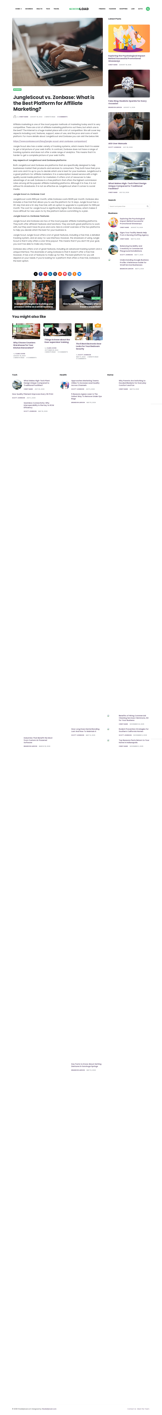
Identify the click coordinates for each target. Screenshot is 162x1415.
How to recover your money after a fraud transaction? (82, 305)
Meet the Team (143, 1409)
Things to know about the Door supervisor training (57, 341)
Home (17, 9)
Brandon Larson (115, 107)
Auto (140, 9)
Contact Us (131, 1409)
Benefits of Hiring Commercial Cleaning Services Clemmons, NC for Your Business (134, 718)
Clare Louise (20, 353)
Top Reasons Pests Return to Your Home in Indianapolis (134, 741)
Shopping (123, 9)
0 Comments (62, 117)
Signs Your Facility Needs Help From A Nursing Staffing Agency (134, 233)
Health (39, 9)
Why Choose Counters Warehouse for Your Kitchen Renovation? (24, 345)
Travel (56, 9)
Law (133, 9)
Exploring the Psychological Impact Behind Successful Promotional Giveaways (126, 58)
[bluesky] (79, 274)
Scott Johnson (84, 355)
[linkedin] (50, 274)
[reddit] (60, 274)
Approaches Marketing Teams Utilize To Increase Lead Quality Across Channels (85, 383)
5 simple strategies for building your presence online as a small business (34, 305)
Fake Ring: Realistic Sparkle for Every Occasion (127, 102)
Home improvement (21, 326)
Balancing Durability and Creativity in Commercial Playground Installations (131, 248)
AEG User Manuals (117, 143)
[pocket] (65, 274)
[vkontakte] (70, 274)
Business (29, 9)
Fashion (112, 9)
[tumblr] (55, 274)
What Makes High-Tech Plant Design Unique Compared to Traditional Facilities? (127, 186)
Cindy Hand (23, 117)
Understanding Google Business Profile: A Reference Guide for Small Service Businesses (134, 262)
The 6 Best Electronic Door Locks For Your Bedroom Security (88, 346)
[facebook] (41, 274)
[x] (36, 274)
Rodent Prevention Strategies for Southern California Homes (134, 730)
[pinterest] (45, 274)
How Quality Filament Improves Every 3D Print (32, 394)
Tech (48, 9)
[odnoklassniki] (74, 274)
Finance (102, 9)
